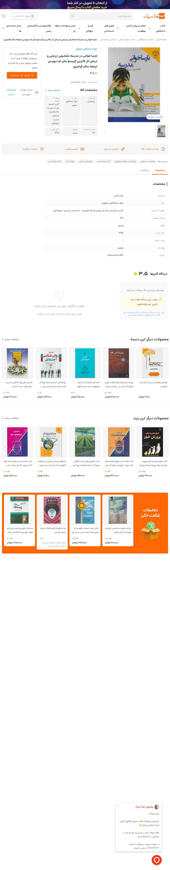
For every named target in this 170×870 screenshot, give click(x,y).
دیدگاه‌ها (145, 170)
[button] (5, 368)
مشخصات (160, 170)
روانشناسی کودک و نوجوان (125, 161)
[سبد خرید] (3, 16)
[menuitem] (156, 28)
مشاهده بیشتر (12, 339)
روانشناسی (70, 161)
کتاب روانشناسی (78, 82)
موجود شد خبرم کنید (20, 75)
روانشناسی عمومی (147, 161)
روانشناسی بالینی (85, 161)
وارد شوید (142, 304)
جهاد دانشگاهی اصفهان (86, 49)
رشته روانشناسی (54, 161)
